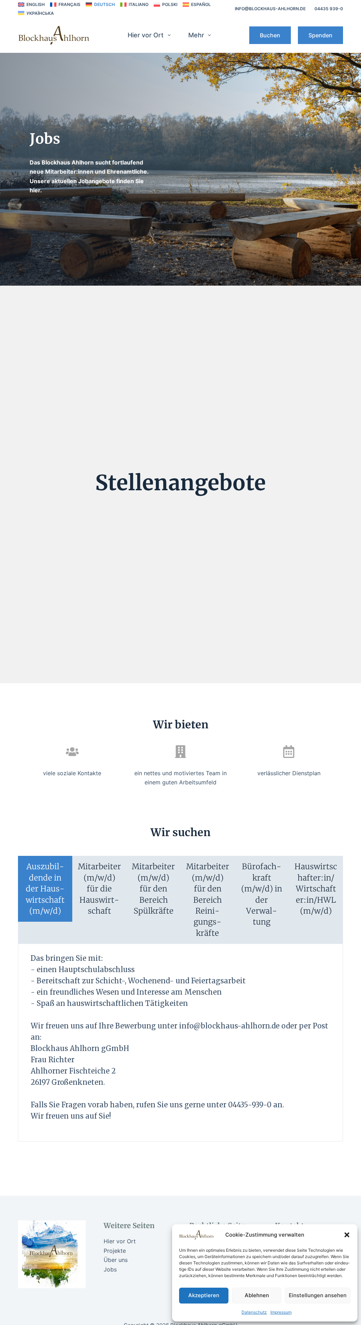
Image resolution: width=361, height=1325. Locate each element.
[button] (346, 1234)
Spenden (320, 35)
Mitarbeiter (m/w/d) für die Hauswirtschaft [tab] (99, 888)
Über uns (116, 1259)
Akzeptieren (203, 1295)
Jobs (110, 1269)
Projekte (115, 1250)
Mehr (196, 35)
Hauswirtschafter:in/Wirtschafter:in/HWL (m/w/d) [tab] (315, 888)
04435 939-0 (328, 8)
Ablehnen (257, 1295)
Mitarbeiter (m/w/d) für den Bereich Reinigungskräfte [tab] (207, 899)
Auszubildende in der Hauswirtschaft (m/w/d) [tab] (45, 888)
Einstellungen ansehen (318, 1295)
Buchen (270, 35)
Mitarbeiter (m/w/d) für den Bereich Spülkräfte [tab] (153, 888)
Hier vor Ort (146, 35)
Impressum (281, 1312)
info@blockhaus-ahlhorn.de (270, 8)
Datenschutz (254, 1312)
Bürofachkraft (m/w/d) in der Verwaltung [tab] (261, 894)
